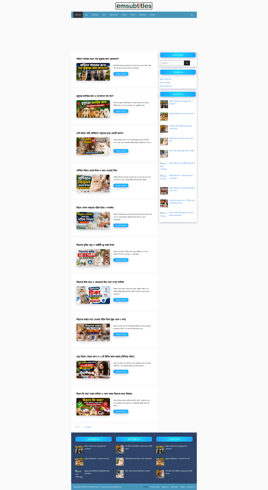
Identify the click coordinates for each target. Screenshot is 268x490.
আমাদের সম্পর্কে (114, 15)
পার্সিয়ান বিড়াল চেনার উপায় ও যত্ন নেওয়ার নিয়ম (96, 170)
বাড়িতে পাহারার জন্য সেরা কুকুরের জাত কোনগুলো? (97, 58)
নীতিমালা (133, 15)
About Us (165, 487)
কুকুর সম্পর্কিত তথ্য (165, 79)
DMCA (182, 487)
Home (145, 487)
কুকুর (86, 15)
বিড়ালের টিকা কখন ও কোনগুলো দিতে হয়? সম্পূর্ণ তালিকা (100, 282)
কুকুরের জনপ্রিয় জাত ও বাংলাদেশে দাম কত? (94, 96)
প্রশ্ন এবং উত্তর (165, 82)
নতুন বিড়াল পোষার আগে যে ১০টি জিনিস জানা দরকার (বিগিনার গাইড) (105, 356)
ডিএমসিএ (152, 15)
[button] (192, 15)
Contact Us (191, 487)
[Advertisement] (134, 33)
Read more (121, 73)
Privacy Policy (155, 487)
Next (90, 427)
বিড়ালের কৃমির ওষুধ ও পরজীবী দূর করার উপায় (95, 245)
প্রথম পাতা (78, 15)
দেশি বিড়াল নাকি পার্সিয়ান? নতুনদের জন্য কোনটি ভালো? (99, 133)
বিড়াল (103, 15)
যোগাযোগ (124, 15)
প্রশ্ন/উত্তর (95, 15)
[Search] (187, 63)
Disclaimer (174, 487)
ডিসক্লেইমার (142, 15)
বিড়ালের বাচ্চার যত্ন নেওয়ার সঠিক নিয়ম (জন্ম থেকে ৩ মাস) (101, 319)
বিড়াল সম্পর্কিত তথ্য (166, 86)
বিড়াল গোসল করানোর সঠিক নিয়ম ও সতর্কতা (95, 207)
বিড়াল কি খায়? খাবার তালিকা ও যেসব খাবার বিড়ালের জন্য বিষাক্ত (104, 393)
